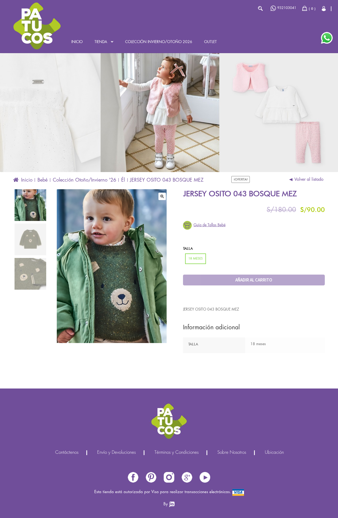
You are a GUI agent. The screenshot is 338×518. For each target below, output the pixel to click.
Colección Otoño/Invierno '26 (84, 180)
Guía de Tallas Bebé (210, 225)
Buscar (260, 8)
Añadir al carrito (253, 280)
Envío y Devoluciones (116, 452)
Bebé (42, 180)
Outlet (210, 42)
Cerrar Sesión (324, 8)
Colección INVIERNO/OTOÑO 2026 (158, 42)
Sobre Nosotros (231, 452)
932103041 (286, 8)
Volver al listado (308, 179)
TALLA (188, 248)
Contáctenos (66, 452)
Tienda (101, 42)
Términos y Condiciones (176, 452)
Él (123, 180)
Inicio (77, 42)
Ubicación (274, 452)
